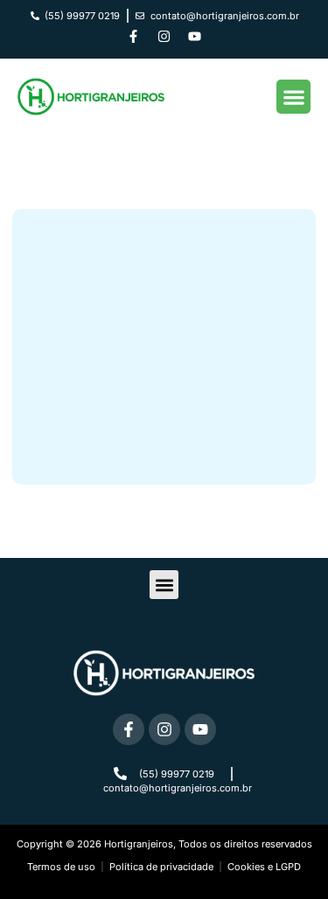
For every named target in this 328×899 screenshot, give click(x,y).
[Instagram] (164, 37)
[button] (293, 97)
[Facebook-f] (134, 37)
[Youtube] (195, 37)
